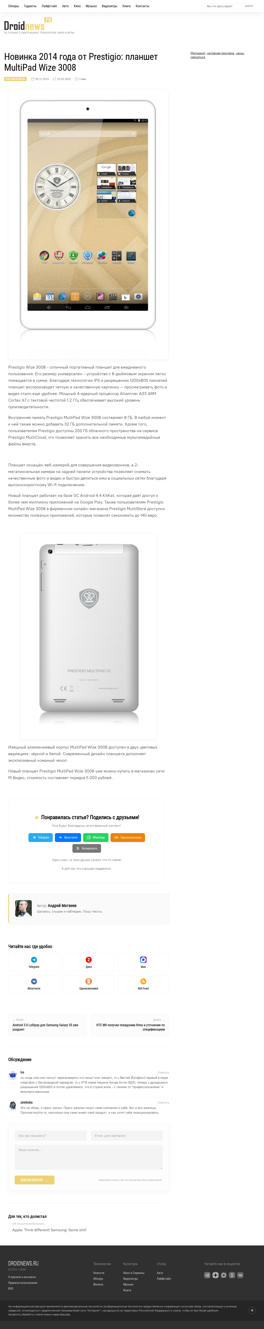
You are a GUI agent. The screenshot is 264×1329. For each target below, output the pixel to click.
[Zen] (215, 1275)
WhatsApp (99, 837)
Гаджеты (30, 6)
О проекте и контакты (22, 1277)
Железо (98, 1284)
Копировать (89, 848)
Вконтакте (70, 837)
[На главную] (39, 23)
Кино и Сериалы (133, 1273)
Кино (77, 6)
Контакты (142, 6)
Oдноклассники (127, 837)
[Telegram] (207, 1275)
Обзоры (13, 6)
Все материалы (15, 79)
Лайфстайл (49, 6)
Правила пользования (22, 1283)
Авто (65, 6)
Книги (127, 6)
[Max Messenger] (224, 1275)
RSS (10, 1288)
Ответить (163, 1072)
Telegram (43, 837)
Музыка (91, 6)
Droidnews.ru (23, 1263)
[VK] (240, 1275)
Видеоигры (109, 6)
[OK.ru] (232, 1275)
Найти (249, 6)
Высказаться (34, 1180)
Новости (98, 1273)
